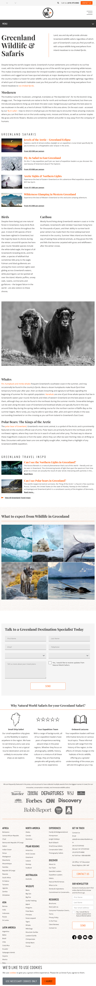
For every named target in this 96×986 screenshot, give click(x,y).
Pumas (28, 946)
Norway (28, 864)
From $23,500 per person (34, 151)
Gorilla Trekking (31, 901)
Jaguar (28, 904)
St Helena (5, 881)
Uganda (5, 888)
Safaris (51, 878)
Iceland (28, 861)
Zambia (4, 891)
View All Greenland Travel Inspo (18, 498)
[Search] (58, 3)
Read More (28, 474)
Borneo (4, 906)
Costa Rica (5, 945)
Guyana (5, 956)
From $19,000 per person (34, 169)
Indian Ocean (7, 849)
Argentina (5, 931)
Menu (4, 23)
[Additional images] (16, 543)
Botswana (5, 832)
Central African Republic (10, 835)
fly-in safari (12, 111)
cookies (12, 972)
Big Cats (28, 894)
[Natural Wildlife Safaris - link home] (48, 13)
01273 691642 (79, 846)
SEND (48, 686)
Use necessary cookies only (21, 981)
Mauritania (6, 860)
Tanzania (5, 884)
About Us (52, 864)
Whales (28, 925)
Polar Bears (29, 911)
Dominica (29, 839)
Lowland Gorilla (31, 936)
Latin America (9, 927)
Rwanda (5, 874)
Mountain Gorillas (32, 932)
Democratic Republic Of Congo (13, 842)
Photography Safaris (56, 853)
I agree (48, 981)
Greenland (29, 857)
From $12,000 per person (34, 206)
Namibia (5, 867)
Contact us (83, 874)
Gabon (4, 846)
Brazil (4, 938)
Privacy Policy (53, 917)
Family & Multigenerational (58, 832)
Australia (29, 879)
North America (33, 828)
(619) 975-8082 (79, 852)
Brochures (52, 903)
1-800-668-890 (85, 855)
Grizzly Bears (30, 943)
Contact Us (86, 3)
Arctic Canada (30, 854)
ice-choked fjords (26, 85)
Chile (4, 942)
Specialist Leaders (55, 871)
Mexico (4, 959)
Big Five (28, 897)
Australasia (31, 874)
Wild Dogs (29, 929)
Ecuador (5, 949)
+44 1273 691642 (83, 849)
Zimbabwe (6, 895)
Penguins (29, 908)
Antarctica (29, 850)
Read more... (29, 492)
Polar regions (32, 846)
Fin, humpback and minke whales (16, 383)
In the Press (53, 921)
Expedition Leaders (55, 875)
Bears (28, 890)
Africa (5, 828)
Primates (29, 915)
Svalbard (29, 868)
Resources (54, 899)
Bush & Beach (53, 842)
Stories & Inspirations (56, 889)
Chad (4, 839)
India (4, 910)
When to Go (53, 885)
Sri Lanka (5, 920)
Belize (4, 935)
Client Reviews (54, 924)
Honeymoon (53, 835)
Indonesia (5, 913)
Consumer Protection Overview (60, 910)
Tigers (28, 922)
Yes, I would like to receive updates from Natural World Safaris (68, 663)
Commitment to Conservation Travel (61, 892)
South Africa (6, 877)
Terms (51, 914)
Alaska (28, 832)
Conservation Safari (56, 849)
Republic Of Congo (8, 870)
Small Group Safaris (55, 846)
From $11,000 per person (34, 187)
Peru (4, 963)
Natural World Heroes (56, 882)
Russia (4, 917)
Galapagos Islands (8, 952)
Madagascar (6, 856)
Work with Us (53, 907)
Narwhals (50, 394)
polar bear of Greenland (15, 426)
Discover (53, 860)
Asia (4, 902)
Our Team (52, 868)
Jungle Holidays (54, 839)
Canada (28, 835)
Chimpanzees (30, 939)
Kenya (4, 853)
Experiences (55, 828)
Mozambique (7, 863)
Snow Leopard (31, 918)
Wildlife (30, 886)
